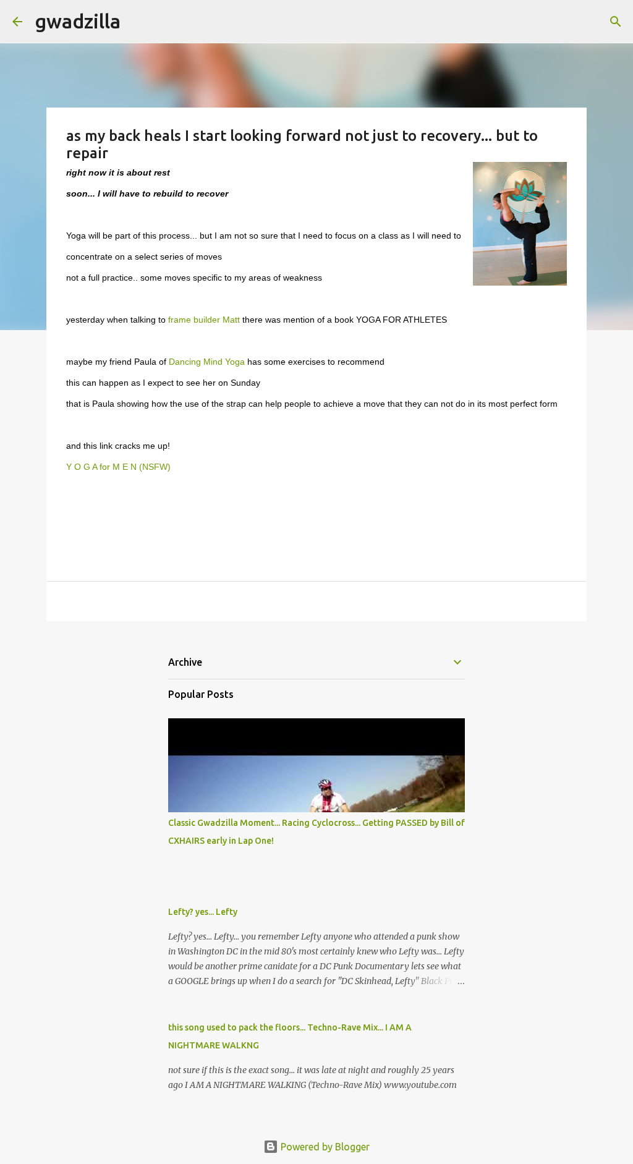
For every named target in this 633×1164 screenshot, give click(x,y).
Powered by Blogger (324, 1146)
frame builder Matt (205, 320)
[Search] (137, 21)
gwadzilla (78, 21)
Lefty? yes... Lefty (202, 912)
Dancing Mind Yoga (207, 362)
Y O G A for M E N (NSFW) (118, 467)
